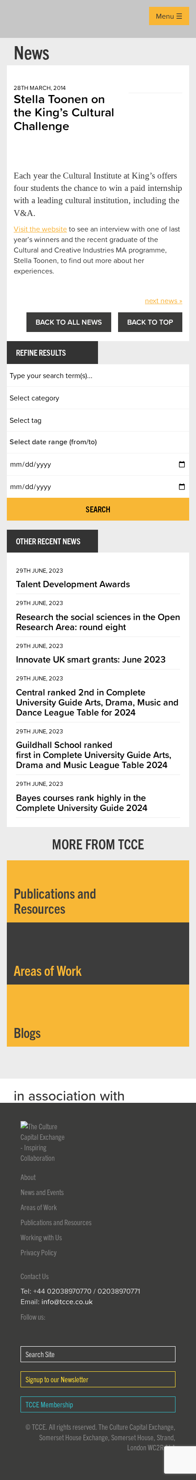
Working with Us (41, 1237)
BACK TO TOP (150, 322)
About (28, 1176)
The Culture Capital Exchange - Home (21, 19)
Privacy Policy (39, 1252)
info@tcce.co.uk (67, 1301)
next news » (163, 300)
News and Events (42, 1191)
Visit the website (40, 229)
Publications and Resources (56, 1222)
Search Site (40, 1354)
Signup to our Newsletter (57, 1379)
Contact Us (35, 1275)
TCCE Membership (49, 1404)
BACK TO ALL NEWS (69, 322)
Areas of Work (39, 1206)
